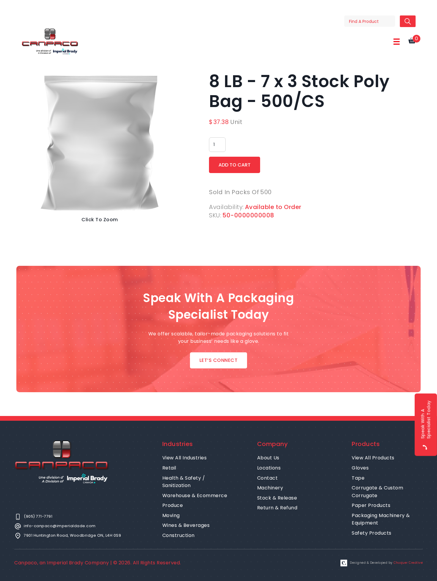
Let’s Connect (218, 360)
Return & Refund (277, 507)
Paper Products (371, 505)
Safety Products (372, 533)
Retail (169, 467)
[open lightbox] (99, 142)
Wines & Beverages (186, 525)
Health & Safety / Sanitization (183, 482)
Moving (171, 515)
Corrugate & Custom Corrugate (377, 491)
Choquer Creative (408, 562)
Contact (267, 478)
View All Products (373, 457)
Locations (269, 467)
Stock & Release (277, 497)
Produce (172, 505)
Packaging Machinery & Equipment (381, 519)
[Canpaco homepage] (49, 41)
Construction (178, 535)
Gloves (360, 467)
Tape (358, 478)
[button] (396, 41)
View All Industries (184, 457)
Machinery (270, 487)
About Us (268, 457)
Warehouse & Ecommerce (194, 495)
